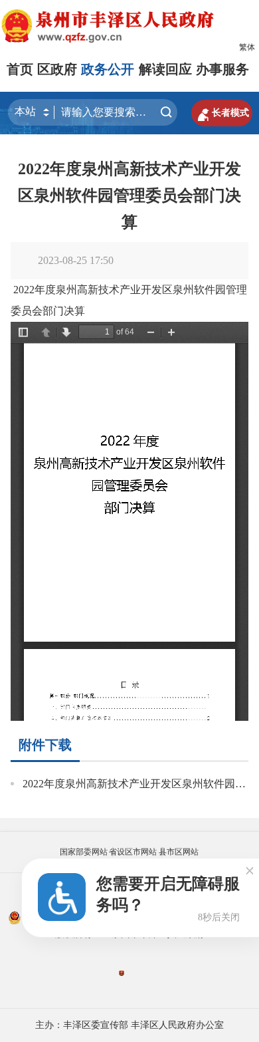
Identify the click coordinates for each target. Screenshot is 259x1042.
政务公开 (107, 69)
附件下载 (45, 744)
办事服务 (222, 69)
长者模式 (222, 113)
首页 (20, 69)
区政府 (57, 69)
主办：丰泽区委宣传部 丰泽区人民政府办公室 (129, 1025)
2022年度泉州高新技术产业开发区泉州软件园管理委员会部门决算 (129, 195)
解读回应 (165, 69)
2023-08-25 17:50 (76, 260)
